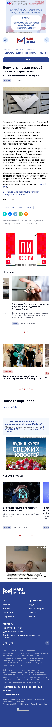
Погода (32, 612)
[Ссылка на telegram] (11, 643)
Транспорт (8, 612)
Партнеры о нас (11, 694)
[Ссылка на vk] (5, 643)
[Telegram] (15, 214)
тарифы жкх (9, 208)
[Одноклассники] (26, 214)
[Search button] (46, 40)
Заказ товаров (36, 608)
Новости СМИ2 (11, 407)
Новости (7, 372)
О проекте (8, 616)
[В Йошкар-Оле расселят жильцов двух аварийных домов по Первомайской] (30, 288)
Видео (32, 604)
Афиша (6, 604)
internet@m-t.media (14, 632)
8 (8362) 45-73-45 (13, 628)
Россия (7, 80)
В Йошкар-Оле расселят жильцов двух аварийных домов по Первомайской (30, 307)
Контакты (8, 623)
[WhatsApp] (21, 214)
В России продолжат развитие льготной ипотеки (20, 509)
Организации (35, 600)
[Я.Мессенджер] (5, 214)
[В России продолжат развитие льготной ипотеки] (21, 492)
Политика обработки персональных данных (22, 688)
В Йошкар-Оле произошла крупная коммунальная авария (21, 193)
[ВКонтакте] (10, 214)
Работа (6, 608)
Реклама (33, 616)
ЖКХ (15, 324)
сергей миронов (25, 208)
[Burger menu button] (5, 40)
